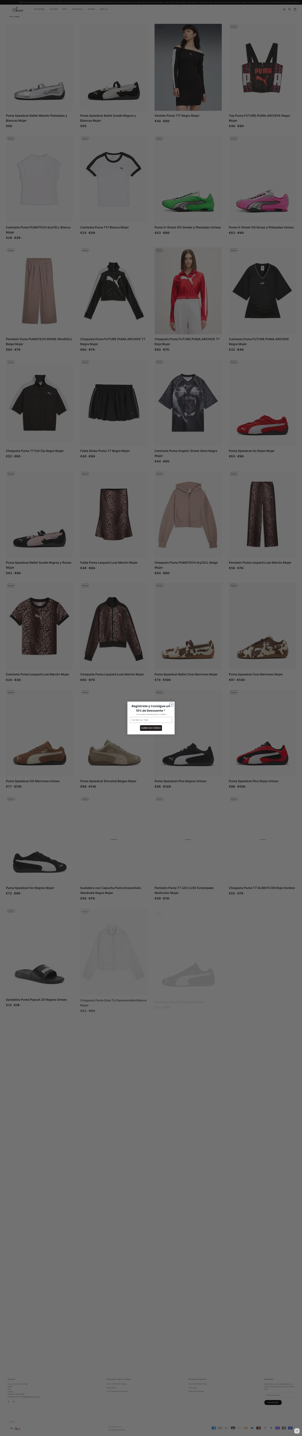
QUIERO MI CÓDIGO (151, 727)
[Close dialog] (172, 705)
